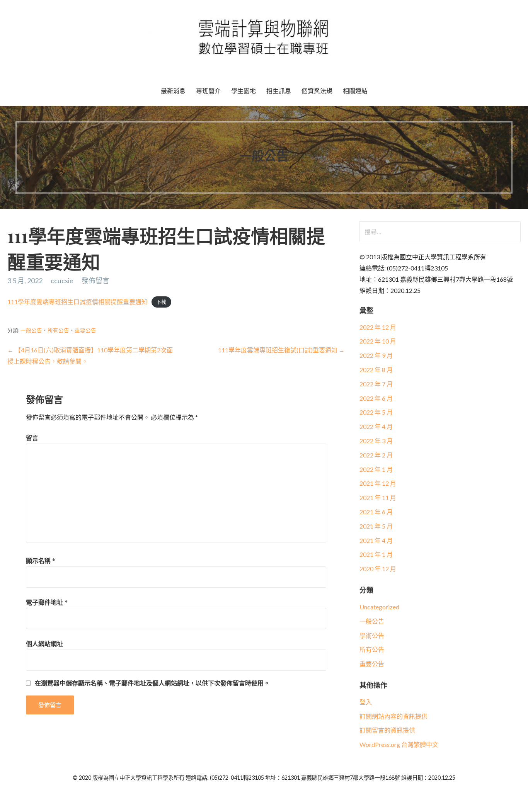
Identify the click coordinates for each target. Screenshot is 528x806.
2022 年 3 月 (376, 440)
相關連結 (355, 91)
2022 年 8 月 (376, 369)
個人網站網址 (44, 643)
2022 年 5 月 (376, 412)
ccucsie (62, 280)
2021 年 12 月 (377, 483)
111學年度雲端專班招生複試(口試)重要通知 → (281, 350)
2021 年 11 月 (377, 497)
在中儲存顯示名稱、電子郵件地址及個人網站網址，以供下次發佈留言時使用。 (152, 683)
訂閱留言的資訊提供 (387, 730)
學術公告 (371, 635)
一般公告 (31, 330)
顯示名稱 (40, 560)
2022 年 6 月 (376, 398)
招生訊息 (278, 91)
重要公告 (85, 330)
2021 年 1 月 (376, 554)
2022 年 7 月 (376, 384)
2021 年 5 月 (376, 526)
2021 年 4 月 (376, 540)
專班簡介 (208, 91)
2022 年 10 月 (377, 341)
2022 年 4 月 (376, 426)
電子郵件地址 (47, 602)
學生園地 (243, 91)
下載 (161, 302)
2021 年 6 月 (376, 511)
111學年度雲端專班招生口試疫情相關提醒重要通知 (77, 301)
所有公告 (58, 330)
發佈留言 (95, 280)
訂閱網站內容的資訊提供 (393, 716)
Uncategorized (379, 606)
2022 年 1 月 (376, 469)
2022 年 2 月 (376, 455)
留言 (32, 438)
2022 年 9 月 (376, 355)
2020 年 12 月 (377, 568)
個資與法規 (316, 91)
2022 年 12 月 (377, 327)
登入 (365, 702)
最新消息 (173, 91)
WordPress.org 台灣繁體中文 (398, 744)
